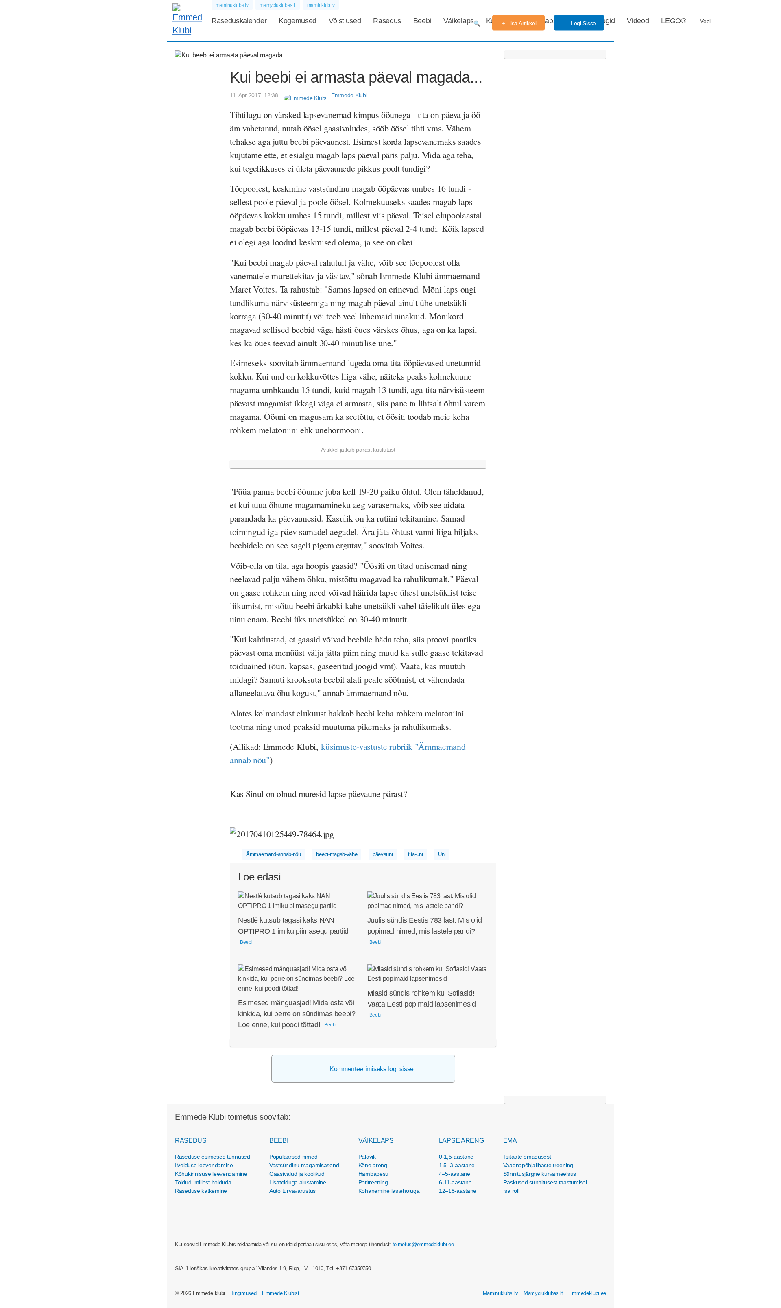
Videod (638, 21)
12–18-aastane (457, 1191)
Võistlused (345, 21)
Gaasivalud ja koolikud (297, 1173)
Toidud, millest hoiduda (203, 1182)
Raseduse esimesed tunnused (212, 1156)
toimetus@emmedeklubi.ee (423, 1244)
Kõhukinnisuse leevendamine (211, 1173)
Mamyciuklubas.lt (543, 1293)
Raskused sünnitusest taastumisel (545, 1182)
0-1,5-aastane (456, 1156)
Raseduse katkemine (201, 1191)
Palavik (367, 1156)
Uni (441, 854)
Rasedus (387, 21)
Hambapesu (373, 1173)
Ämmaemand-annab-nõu (273, 854)
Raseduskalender (239, 21)
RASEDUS (191, 1140)
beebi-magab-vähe (336, 854)
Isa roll (511, 1191)
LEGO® (673, 21)
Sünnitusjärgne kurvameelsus (539, 1173)
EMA (510, 1140)
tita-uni (415, 854)
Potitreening (373, 1182)
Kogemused (297, 21)
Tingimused (244, 1293)
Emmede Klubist (280, 1293)
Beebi (422, 21)
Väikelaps (458, 21)
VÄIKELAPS (376, 1140)
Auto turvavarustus (292, 1191)
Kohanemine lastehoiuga (389, 1191)
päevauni (383, 854)
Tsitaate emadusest (527, 1156)
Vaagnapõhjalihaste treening (538, 1165)
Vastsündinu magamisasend (304, 1165)
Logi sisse (582, 23)
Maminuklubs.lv (500, 1293)
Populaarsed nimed (293, 1156)
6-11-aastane (455, 1182)
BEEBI (278, 1140)
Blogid (605, 21)
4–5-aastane (454, 1173)
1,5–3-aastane (457, 1165)
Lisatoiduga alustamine (297, 1182)
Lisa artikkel (521, 23)
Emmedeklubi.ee (587, 1293)
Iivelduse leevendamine (204, 1165)
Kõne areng (372, 1165)
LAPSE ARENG (461, 1140)
